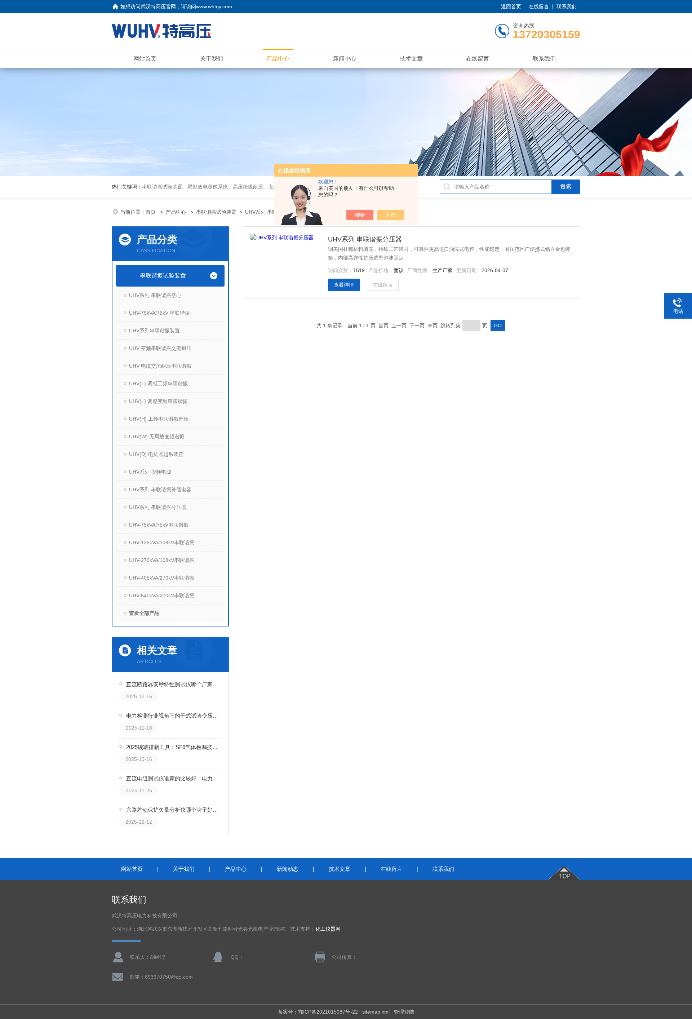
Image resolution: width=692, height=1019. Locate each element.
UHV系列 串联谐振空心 (155, 295)
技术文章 (411, 59)
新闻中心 (344, 59)
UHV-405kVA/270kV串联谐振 (161, 578)
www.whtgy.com (214, 6)
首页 (151, 212)
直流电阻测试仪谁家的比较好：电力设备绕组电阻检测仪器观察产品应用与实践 (174, 778)
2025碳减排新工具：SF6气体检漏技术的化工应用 (174, 747)
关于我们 (211, 59)
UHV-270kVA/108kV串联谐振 (161, 560)
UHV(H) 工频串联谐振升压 (158, 419)
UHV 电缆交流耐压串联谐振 (160, 366)
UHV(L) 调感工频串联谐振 (158, 383)
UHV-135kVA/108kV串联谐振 (161, 542)
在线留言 (539, 6)
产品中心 (277, 59)
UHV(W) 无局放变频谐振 (157, 436)
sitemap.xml (376, 1012)
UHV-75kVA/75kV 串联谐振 (159, 313)
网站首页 (144, 59)
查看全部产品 (144, 613)
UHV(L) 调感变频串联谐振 (158, 401)
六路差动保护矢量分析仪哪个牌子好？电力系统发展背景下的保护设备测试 (174, 810)
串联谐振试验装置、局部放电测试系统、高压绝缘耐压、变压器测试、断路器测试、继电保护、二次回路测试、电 (268, 187)
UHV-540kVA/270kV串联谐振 (161, 595)
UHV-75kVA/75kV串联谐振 (158, 525)
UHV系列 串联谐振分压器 (157, 507)
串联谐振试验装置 (216, 212)
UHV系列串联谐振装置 (154, 330)
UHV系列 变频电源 (150, 472)
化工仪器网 (328, 929)
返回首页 (511, 6)
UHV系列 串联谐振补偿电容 (160, 489)
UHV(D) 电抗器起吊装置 (156, 454)
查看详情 (344, 285)
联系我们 (566, 6)
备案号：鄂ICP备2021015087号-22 (318, 1012)
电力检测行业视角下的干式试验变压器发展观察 (174, 716)
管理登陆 (404, 1012)
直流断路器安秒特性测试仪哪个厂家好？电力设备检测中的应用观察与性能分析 (174, 684)
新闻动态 (287, 869)
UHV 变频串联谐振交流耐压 (160, 348)
